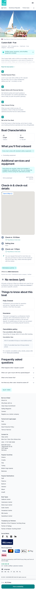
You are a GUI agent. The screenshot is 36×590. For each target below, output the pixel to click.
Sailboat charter (5, 499)
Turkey (3, 465)
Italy (2, 462)
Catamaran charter (6, 502)
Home (4, 7)
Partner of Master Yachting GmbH (11, 528)
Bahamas (4, 471)
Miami (3, 489)
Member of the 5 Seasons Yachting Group (13, 523)
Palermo (3, 481)
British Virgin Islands (7, 468)
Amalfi (3, 492)
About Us (4, 400)
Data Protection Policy (7, 427)
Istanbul (3, 486)
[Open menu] (33, 3)
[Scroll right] (33, 8)
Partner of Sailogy (6, 526)
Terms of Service (6, 429)
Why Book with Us (6, 403)
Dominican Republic (14, 7)
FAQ (2, 421)
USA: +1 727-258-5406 (8, 442)
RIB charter (4, 513)
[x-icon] (7, 536)
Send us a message (25, 285)
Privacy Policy (23, 559)
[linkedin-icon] (15, 536)
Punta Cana (26, 7)
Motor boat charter (6, 505)
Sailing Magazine (6, 408)
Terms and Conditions (13, 352)
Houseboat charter (6, 510)
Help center (4, 437)
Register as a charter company (10, 414)
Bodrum (3, 484)
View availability (18, 586)
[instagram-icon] (11, 536)
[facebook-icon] (2, 536)
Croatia (3, 460)
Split (2, 478)
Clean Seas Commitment (8, 406)
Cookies (3, 424)
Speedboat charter (6, 516)
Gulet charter (5, 507)
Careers (3, 411)
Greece (3, 457)
